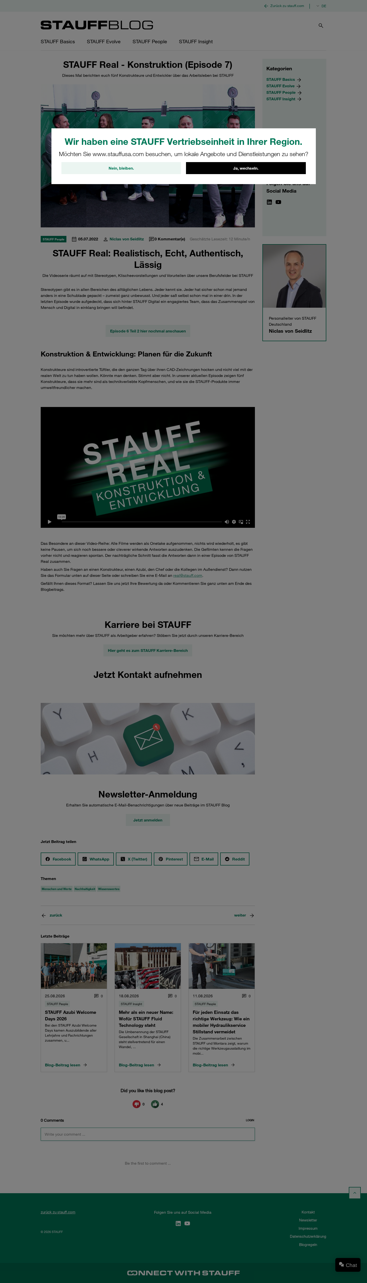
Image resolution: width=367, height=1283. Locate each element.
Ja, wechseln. (245, 168)
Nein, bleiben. (121, 168)
